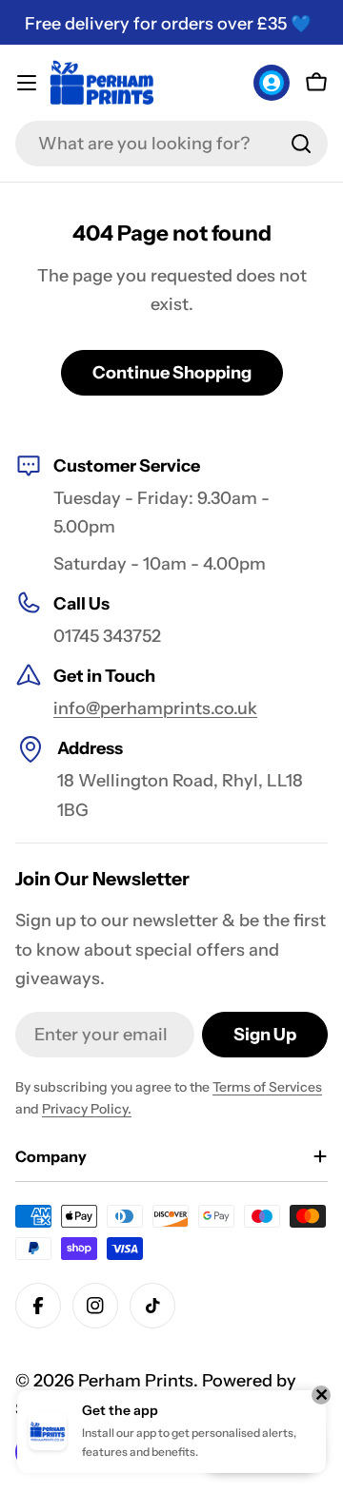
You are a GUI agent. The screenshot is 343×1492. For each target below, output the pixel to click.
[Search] (301, 143)
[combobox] (171, 143)
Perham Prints (135, 1380)
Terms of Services (267, 1086)
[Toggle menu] (26, 82)
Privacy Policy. (86, 1108)
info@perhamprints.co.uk (155, 708)
